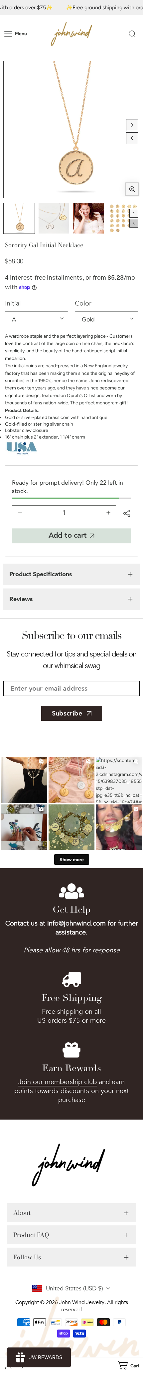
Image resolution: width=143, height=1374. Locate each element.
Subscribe (67, 713)
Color (83, 303)
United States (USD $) (74, 1288)
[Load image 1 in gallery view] (19, 218)
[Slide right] (132, 125)
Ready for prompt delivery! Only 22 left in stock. (67, 487)
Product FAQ (31, 1234)
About (22, 1212)
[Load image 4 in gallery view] (123, 218)
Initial (13, 303)
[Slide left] (132, 138)
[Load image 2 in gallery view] (54, 218)
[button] (128, 1366)
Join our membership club (57, 1081)
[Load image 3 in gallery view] (88, 218)
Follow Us (27, 1257)
